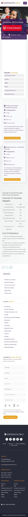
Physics (7, 322)
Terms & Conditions (20, 443)
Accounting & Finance (10, 75)
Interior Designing (9, 309)
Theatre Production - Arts (11, 312)
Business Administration (11, 344)
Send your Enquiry (9, 287)
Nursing (6, 79)
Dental (6, 86)
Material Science (9, 328)
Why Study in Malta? (6, 475)
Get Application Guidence (12, 138)
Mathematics (8, 331)
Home (4, 443)
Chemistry (7, 325)
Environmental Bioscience (11, 341)
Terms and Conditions (15, 411)
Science (7, 333)
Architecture (8, 306)
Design (6, 314)
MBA (2, 486)
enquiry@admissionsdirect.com (9, 464)
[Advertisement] (14, 57)
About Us (10, 443)
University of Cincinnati (13, 22)
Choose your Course (10, 285)
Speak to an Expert (10, 417)
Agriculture (7, 320)
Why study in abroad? (6, 472)
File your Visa (8, 293)
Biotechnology (4, 492)
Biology (6, 336)
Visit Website (7, 37)
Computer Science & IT (10, 90)
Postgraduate (10, 151)
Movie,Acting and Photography (12, 317)
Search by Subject (9, 282)
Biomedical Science (9, 94)
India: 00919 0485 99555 (8, 504)
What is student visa (6, 477)
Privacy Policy (14, 445)
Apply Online (8, 290)
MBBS (6, 83)
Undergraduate (10, 110)
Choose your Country (10, 279)
